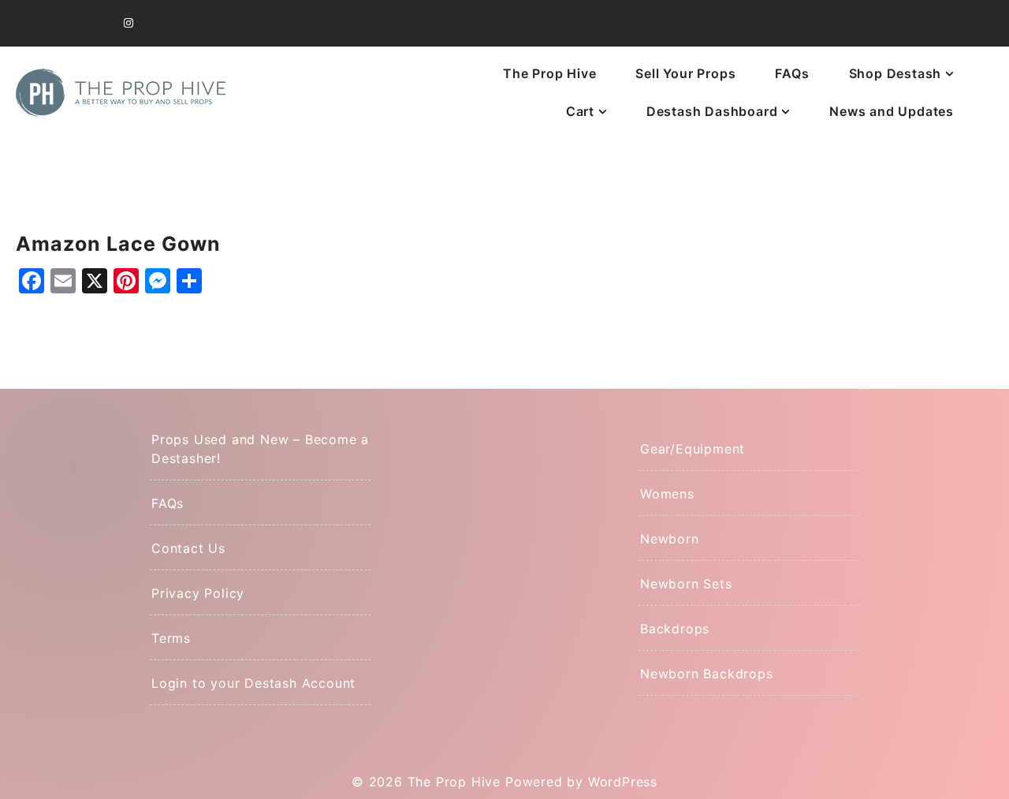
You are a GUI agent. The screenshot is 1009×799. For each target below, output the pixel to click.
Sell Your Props (685, 73)
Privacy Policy (197, 593)
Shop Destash (895, 73)
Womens (667, 494)
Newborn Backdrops (706, 673)
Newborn (669, 539)
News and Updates (891, 111)
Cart (580, 111)
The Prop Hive (549, 73)
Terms (171, 638)
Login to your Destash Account (253, 683)
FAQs (792, 73)
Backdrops (674, 629)
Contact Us (188, 548)
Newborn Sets (686, 584)
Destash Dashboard (712, 111)
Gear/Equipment (692, 449)
